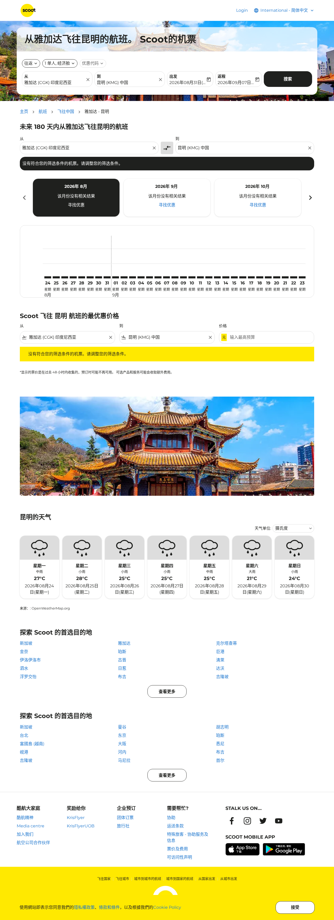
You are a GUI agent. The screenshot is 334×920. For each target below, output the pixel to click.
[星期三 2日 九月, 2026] (124, 277)
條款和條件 (109, 907)
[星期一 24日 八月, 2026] (47, 277)
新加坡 (26, 643)
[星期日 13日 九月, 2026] (217, 277)
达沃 (220, 668)
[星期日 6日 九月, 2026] (157, 277)
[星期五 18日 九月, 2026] (259, 277)
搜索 (288, 78)
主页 (24, 111)
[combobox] (54, 83)
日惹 (122, 668)
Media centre (30, 825)
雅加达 (124, 643)
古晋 (122, 660)
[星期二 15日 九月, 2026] (234, 277)
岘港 (24, 752)
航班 (43, 111)
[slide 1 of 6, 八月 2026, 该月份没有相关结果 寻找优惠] (76, 197)
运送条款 (175, 825)
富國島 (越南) (32, 743)
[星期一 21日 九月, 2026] (285, 277)
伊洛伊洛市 (30, 660)
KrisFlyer (76, 817)
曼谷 (122, 727)
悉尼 (220, 743)
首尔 (220, 760)
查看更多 (167, 691)
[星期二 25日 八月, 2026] (56, 277)
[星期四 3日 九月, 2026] (132, 277)
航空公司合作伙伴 (33, 842)
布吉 (122, 676)
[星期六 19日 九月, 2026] (268, 277)
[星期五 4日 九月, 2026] (141, 277)
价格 (223, 325)
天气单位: (263, 528)
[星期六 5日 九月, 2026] (149, 277)
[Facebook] (231, 821)
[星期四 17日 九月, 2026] (251, 277)
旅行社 (123, 825)
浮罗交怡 (28, 676)
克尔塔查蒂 (226, 643)
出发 (173, 76)
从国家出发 (206, 878)
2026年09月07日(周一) (236, 82)
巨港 (220, 651)
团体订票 (125, 817)
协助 (171, 817)
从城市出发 (228, 878)
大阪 (122, 743)
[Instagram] (247, 821)
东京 (122, 735)
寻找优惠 (76, 204)
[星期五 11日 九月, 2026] (200, 277)
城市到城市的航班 (147, 878)
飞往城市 (122, 878)
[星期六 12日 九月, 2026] (208, 277)
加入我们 (25, 834)
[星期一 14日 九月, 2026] (225, 277)
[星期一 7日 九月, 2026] (166, 277)
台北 (24, 735)
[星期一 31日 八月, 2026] (107, 277)
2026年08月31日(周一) (187, 82)
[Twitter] (263, 821)
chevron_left (24, 197)
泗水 (24, 668)
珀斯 (122, 651)
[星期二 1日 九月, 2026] (115, 277)
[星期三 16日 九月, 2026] (242, 277)
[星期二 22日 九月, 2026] (293, 277)
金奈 (24, 651)
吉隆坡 (222, 676)
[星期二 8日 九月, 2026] (174, 277)
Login (242, 10)
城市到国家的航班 (179, 878)
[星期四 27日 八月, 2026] (73, 277)
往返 (28, 63)
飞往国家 (104, 878)
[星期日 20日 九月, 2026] (276, 277)
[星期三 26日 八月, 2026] (64, 277)
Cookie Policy (167, 907)
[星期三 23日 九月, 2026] (302, 277)
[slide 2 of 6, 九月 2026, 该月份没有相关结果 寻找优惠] (167, 197)
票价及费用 (177, 848)
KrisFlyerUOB (80, 825)
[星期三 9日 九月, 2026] (183, 277)
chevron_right (310, 197)
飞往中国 (65, 111)
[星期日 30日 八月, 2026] (98, 277)
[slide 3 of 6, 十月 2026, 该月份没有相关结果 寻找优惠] (257, 197)
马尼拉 (124, 760)
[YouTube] (278, 821)
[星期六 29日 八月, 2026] (90, 277)
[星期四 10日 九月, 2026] (191, 277)
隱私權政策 (84, 907)
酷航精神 (25, 817)
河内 (122, 752)
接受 (295, 907)
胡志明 (222, 727)
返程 (221, 76)
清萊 (220, 660)
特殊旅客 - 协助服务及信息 (187, 837)
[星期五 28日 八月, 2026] (81, 277)
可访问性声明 (179, 857)
